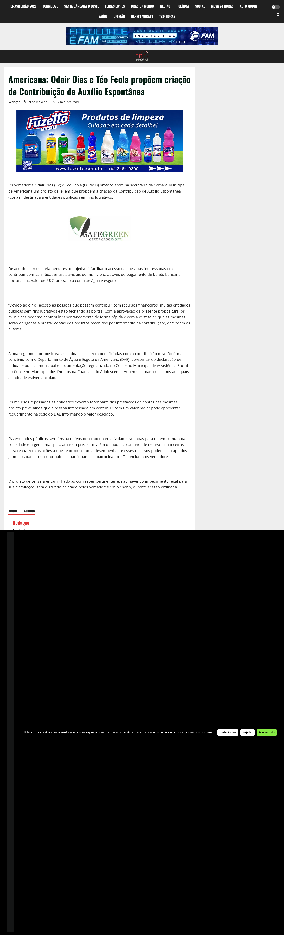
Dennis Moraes (142, 16)
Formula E (50, 6)
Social (200, 6)
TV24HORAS (167, 16)
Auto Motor (248, 6)
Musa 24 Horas (222, 6)
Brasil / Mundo (142, 6)
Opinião (119, 16)
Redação (14, 102)
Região (165, 6)
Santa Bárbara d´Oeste (81, 6)
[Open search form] (278, 15)
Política (183, 6)
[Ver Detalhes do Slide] (142, 36)
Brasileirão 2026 (23, 6)
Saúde (103, 16)
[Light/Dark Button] (276, 7)
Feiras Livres (115, 6)
